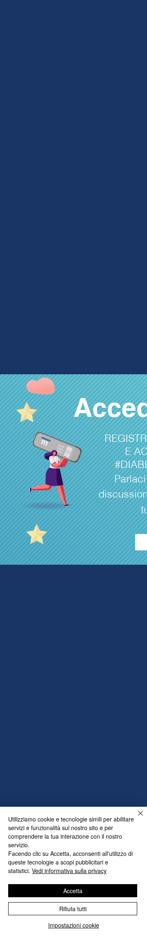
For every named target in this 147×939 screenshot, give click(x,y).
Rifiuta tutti (73, 909)
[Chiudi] (135, 818)
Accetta (72, 891)
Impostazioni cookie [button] (73, 925)
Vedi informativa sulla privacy (69, 871)
